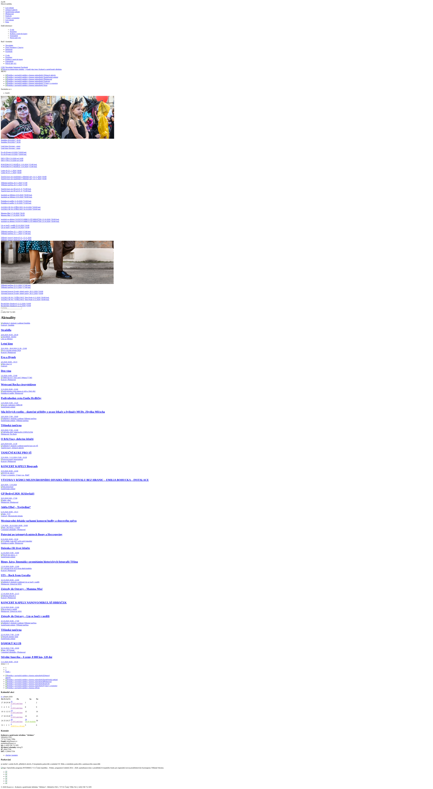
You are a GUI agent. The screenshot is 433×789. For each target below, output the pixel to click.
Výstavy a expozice (12, 18)
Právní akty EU (15, 38)
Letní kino (17, 704)
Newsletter (9, 45)
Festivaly (8, 16)
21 (12, 715)
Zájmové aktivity (11, 10)
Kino (7, 22)
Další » (7, 672)
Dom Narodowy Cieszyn (14, 47)
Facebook (8, 51)
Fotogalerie (14, 36)
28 (12, 720)
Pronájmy (13, 32)
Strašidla (30, 722)
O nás (12, 30)
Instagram (8, 49)
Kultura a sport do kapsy (18, 34)
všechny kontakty (11, 755)
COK (3, 67)
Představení (9, 14)
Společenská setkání (12, 12)
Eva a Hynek (18, 726)
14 (12, 710)
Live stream (9, 8)
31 (12, 701)
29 (26, 720)
